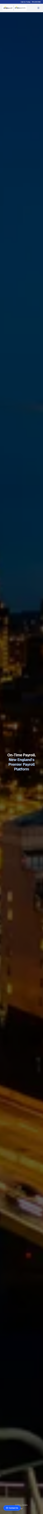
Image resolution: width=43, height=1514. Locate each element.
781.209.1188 (36, 2)
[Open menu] (38, 8)
